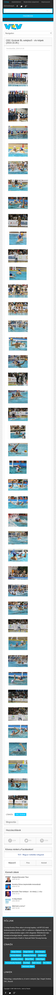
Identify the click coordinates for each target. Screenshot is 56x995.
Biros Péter (29, 959)
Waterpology (8, 979)
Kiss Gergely (40, 952)
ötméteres (41, 955)
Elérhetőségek (9, 6)
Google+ (26, 6)
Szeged (43, 979)
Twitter (21, 6)
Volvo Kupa (40, 959)
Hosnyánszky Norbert (13, 963)
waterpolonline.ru (17, 979)
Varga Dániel (28, 952)
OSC (5, 981)
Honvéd (10, 981)
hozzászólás (10, 48)
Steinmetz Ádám (28, 966)
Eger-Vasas (36, 963)
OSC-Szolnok (20, 814)
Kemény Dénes (17, 959)
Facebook (17, 6)
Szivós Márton (16, 955)
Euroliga (27, 963)
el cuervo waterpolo (30, 979)
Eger (38, 979)
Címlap (6, 2)
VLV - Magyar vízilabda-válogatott (31, 855)
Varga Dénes (16, 952)
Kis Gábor (47, 963)
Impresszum (45, 2)
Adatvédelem (16, 2)
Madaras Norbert (30, 955)
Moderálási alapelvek (31, 2)
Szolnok (48, 979)
